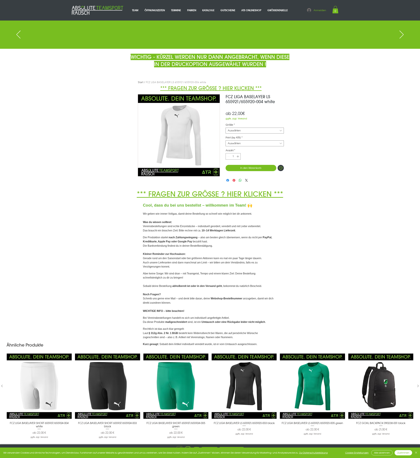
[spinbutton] (233, 156)
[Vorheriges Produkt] (2, 386)
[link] (335, 9)
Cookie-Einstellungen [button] (357, 452)
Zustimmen (403, 452)
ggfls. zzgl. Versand (236, 118)
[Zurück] (18, 35)
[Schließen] (416, 452)
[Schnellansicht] (39, 386)
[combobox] (255, 131)
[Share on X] (246, 180)
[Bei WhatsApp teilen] (240, 180)
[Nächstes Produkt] (418, 386)
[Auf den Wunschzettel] (281, 168)
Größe (230, 124)
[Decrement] (228, 156)
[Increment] (238, 156)
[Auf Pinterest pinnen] (234, 180)
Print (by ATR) (234, 137)
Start (140, 82)
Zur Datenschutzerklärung (313, 452)
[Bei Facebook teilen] (228, 180)
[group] (210, 396)
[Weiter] (401, 35)
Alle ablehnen (382, 452)
